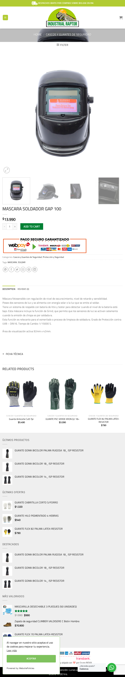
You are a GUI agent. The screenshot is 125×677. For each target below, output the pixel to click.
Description (8, 289)
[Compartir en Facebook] (11, 269)
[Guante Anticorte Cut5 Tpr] (21, 394)
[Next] (116, 114)
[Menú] (5, 17)
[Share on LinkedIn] (34, 269)
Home (38, 34)
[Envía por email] (23, 269)
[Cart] (121, 17)
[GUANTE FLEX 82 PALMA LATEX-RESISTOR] (104, 394)
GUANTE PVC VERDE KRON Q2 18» (62, 419)
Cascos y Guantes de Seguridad (68, 34)
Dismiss (72, 674)
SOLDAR (21, 262)
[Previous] (9, 114)
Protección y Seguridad (53, 257)
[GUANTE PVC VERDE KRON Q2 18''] (62, 394)
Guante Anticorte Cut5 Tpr (21, 419)
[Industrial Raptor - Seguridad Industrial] (62, 18)
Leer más (12, 650)
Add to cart (32, 226)
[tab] (8, 289)
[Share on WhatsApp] (5, 269)
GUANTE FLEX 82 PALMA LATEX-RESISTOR (103, 420)
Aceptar (31, 658)
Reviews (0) (23, 289)
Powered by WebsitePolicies (20, 668)
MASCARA (12, 262)
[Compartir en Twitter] (17, 269)
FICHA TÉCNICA (14, 354)
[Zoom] (7, 170)
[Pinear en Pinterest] (29, 269)
